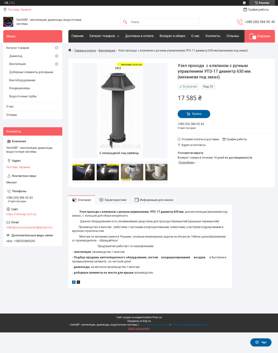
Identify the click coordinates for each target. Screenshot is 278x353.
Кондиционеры (19, 88)
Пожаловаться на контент (154, 324)
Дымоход (15, 56)
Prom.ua (157, 317)
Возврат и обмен (172, 36)
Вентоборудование (22, 80)
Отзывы (233, 36)
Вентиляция (107, 50)
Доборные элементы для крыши (31, 72)
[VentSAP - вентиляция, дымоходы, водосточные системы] (8, 22)
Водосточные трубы (22, 96)
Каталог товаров (102, 36)
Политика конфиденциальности (189, 324)
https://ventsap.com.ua (21, 214)
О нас (195, 36)
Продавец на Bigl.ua (139, 321)
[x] (78, 282)
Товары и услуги (85, 50)
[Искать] (125, 22)
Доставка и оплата (139, 36)
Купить (197, 113)
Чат (264, 342)
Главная (77, 36)
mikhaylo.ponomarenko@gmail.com (29, 227)
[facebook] (74, 282)
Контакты (213, 36)
